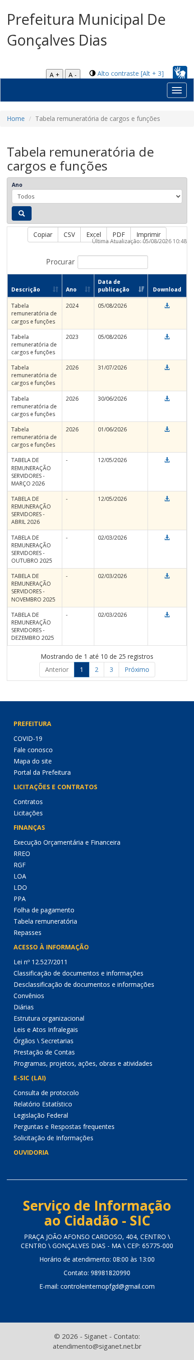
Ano (17, 184)
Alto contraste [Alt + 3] (130, 73)
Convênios (29, 995)
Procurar (60, 262)
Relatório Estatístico (43, 1104)
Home (16, 118)
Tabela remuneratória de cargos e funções (34, 313)
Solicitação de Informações (53, 1137)
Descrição (25, 289)
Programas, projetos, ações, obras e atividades (83, 1063)
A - (73, 74)
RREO (22, 853)
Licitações (28, 813)
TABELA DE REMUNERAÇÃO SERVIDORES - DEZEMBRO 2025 (32, 626)
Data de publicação (113, 285)
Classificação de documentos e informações (78, 973)
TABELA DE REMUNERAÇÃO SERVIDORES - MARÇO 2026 (31, 471)
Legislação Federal (41, 1115)
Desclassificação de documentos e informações (84, 984)
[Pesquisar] (22, 213)
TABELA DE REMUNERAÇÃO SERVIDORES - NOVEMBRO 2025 (33, 587)
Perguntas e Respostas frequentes (64, 1126)
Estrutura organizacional (49, 1018)
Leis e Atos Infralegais (46, 1029)
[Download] (167, 306)
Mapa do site (33, 761)
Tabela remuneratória (45, 921)
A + (55, 74)
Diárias (24, 1007)
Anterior (57, 669)
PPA (20, 898)
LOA (20, 876)
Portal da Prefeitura (42, 772)
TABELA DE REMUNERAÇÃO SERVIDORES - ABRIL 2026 (31, 510)
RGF (20, 864)
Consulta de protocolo (46, 1092)
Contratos (28, 801)
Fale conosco (33, 749)
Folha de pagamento (44, 910)
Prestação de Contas (44, 1052)
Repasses (28, 932)
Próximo (137, 669)
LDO (20, 887)
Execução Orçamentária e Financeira (67, 842)
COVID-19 (28, 738)
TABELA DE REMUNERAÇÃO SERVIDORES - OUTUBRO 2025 (31, 549)
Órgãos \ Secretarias (44, 1040)
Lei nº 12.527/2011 (41, 962)
